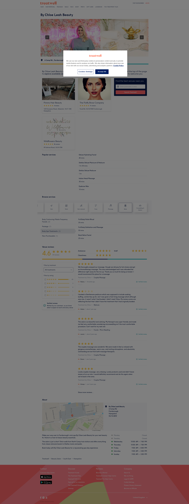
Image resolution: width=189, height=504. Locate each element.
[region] (95, 63)
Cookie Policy (118, 65)
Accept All (102, 71)
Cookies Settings (86, 71)
